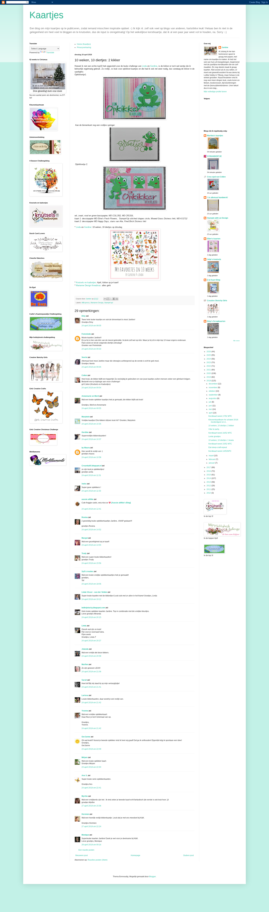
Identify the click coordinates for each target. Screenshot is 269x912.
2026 (209, 351)
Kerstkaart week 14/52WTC (219, 451)
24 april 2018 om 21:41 (91, 687)
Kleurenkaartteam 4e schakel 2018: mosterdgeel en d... (223, 421)
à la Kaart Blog (213, 280)
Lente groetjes (214, 436)
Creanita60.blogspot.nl (91, 466)
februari (212, 459)
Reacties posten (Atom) (97, 860)
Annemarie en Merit (90, 396)
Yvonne (85, 711)
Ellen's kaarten (213, 239)
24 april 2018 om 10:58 (91, 457)
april (211, 413)
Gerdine (153, 66)
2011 (209, 489)
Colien (84, 375)
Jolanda (85, 649)
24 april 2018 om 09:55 (91, 408)
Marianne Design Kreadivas (88, 285)
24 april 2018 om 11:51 (91, 475)
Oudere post (188, 855)
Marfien (85, 664)
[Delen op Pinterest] (116, 298)
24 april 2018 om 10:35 (91, 424)
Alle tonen (236, 340)
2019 (209, 377)
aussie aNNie (87, 499)
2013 (209, 482)
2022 (209, 366)
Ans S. (84, 775)
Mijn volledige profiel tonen (215, 92)
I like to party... (214, 429)
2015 (209, 475)
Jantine (225, 47)
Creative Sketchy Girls (217, 300)
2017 (209, 467)
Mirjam (85, 757)
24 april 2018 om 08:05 (91, 326)
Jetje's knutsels (214, 259)
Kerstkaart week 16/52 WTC (220, 433)
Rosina (85, 517)
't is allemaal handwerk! (217, 197)
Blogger (152, 876)
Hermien (85, 814)
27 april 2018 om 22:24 (91, 826)
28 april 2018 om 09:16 (91, 845)
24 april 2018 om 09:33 (91, 349)
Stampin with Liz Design (217, 218)
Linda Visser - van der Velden (94, 592)
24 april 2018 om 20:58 (91, 656)
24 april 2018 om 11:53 (91, 491)
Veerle (84, 357)
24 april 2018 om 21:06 (91, 672)
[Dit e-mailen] (105, 298)
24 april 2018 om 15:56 (91, 563)
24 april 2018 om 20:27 (91, 641)
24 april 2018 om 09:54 (91, 388)
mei (210, 409)
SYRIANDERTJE (214, 156)
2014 (209, 478)
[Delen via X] (111, 298)
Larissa (85, 695)
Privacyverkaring (84, 47)
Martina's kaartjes (215, 136)
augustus (213, 398)
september (213, 395)
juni (210, 406)
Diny (84, 316)
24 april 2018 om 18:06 (91, 584)
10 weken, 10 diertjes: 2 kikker (221, 426)
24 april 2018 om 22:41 (91, 788)
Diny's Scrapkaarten (216, 321)
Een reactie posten (86, 850)
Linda (144, 66)
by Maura (86, 448)
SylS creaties (87, 571)
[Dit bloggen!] (108, 298)
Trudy (84, 553)
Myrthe (85, 796)
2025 (209, 355)
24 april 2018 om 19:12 (91, 599)
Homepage (135, 855)
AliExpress (86, 303)
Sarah (84, 680)
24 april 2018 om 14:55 (91, 545)
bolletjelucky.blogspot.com (93, 608)
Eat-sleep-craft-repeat (217, 447)
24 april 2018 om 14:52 (91, 530)
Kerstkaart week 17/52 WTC (220, 416)
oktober (212, 391)
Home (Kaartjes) (84, 44)
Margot (85, 538)
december (213, 384)
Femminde (86, 334)
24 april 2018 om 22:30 (91, 767)
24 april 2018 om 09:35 (91, 367)
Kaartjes (46, 15)
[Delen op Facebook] (114, 298)
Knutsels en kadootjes (86, 282)
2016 (209, 471)
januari (212, 463)
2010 (209, 493)
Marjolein (86, 417)
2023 (209, 362)
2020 (209, 373)
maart (211, 456)
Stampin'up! (108, 303)
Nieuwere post (81, 855)
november (213, 387)
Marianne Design (97, 303)
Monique (85, 835)
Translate (50, 52)
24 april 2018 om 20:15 (91, 617)
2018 (209, 381)
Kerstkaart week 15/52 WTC (220, 444)
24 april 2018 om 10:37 (91, 439)
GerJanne (86, 737)
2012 (209, 486)
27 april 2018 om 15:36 (91, 806)
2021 (209, 370)
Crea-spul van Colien (216, 177)
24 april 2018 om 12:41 (91, 509)
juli (210, 402)
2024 (209, 359)
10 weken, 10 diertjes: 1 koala (221, 440)
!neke (84, 484)
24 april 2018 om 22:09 (91, 749)
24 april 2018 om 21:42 (91, 702)
